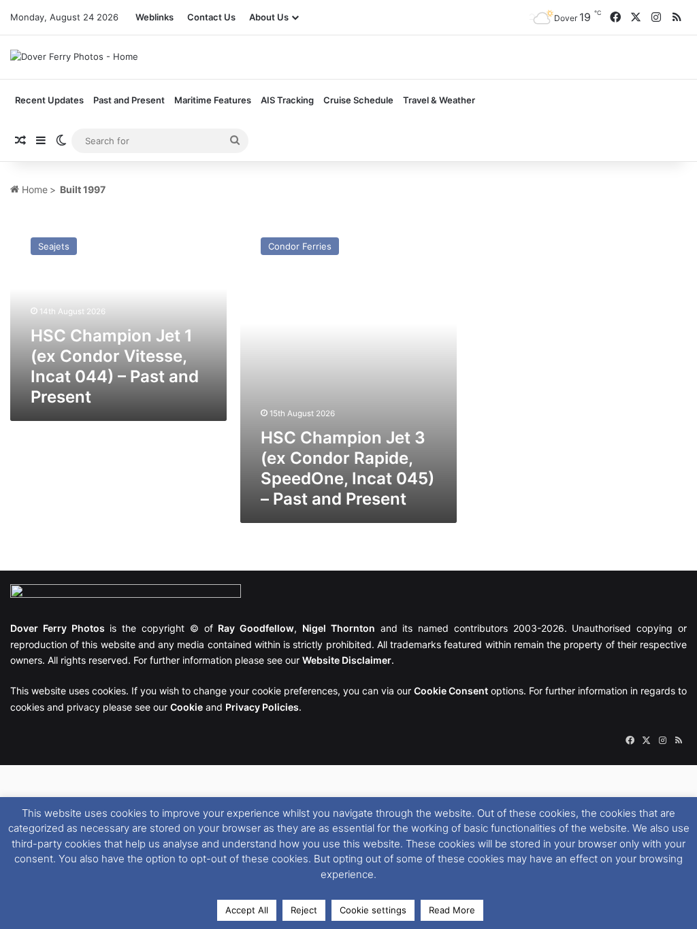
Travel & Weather (439, 100)
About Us (269, 17)
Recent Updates (49, 100)
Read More (452, 910)
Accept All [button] (246, 910)
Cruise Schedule (358, 100)
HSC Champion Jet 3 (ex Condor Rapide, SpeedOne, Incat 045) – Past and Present (347, 468)
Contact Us (211, 17)
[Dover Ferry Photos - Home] (74, 56)
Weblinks (154, 17)
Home (33, 189)
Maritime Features (212, 100)
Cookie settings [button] (373, 910)
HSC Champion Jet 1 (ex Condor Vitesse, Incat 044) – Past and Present (115, 366)
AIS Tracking (287, 100)
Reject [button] (304, 910)
